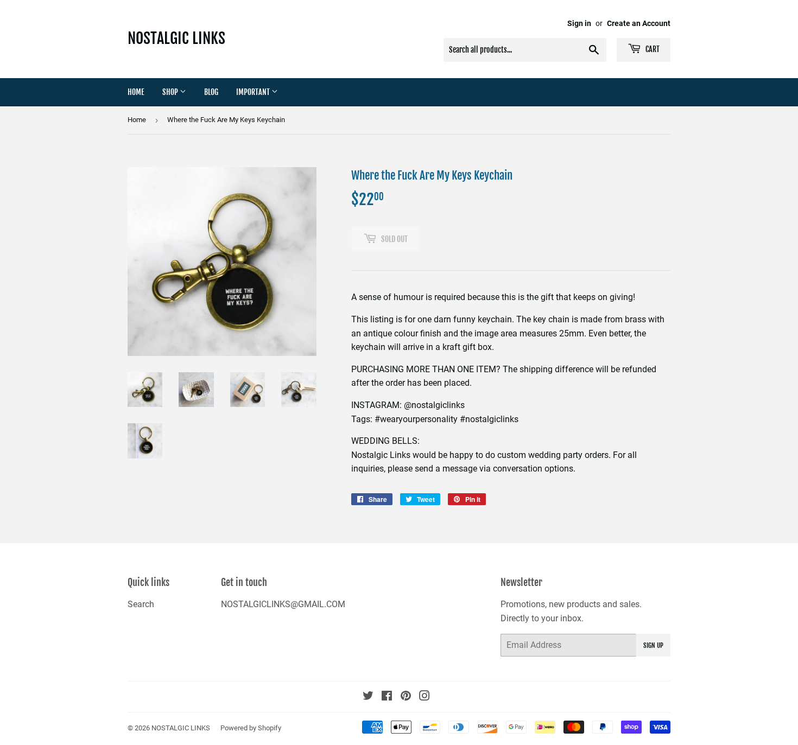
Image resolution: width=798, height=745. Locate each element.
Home (136, 92)
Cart (652, 49)
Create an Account (638, 23)
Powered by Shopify (250, 728)
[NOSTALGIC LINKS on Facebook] (386, 697)
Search (141, 604)
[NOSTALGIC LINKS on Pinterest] (405, 697)
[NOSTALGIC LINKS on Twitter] (368, 697)
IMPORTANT (253, 92)
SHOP (171, 92)
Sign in (579, 23)
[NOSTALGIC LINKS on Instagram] (424, 697)
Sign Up (653, 645)
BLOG (211, 92)
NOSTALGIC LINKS (176, 38)
